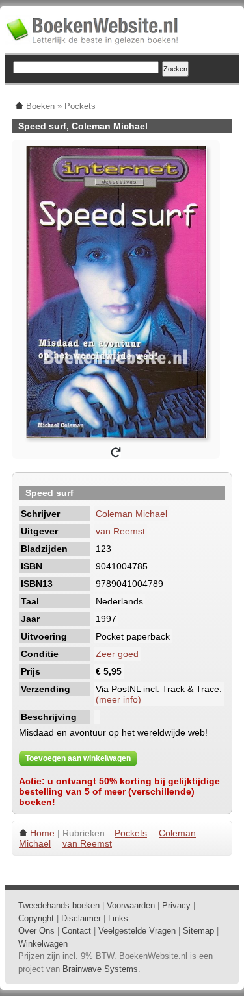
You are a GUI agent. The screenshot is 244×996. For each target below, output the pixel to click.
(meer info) (118, 699)
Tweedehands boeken (59, 905)
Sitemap (198, 931)
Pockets (131, 833)
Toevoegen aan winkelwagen (78, 758)
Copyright (36, 918)
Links (118, 918)
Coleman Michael (131, 513)
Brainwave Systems (100, 969)
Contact (76, 931)
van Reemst (120, 531)
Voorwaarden (131, 905)
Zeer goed (117, 654)
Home (42, 833)
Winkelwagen (43, 944)
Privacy (176, 905)
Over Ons (36, 931)
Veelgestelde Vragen (137, 931)
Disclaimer (81, 918)
